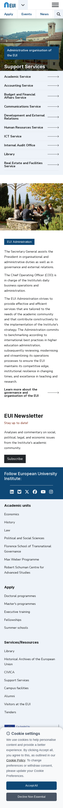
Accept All (31, 785)
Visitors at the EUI (17, 704)
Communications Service (22, 106)
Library (9, 154)
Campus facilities (16, 688)
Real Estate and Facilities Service (23, 164)
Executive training (17, 612)
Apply (8, 14)
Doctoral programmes (20, 596)
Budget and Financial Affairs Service (19, 96)
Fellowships (12, 620)
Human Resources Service (23, 127)
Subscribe (15, 458)
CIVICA (9, 672)
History (9, 522)
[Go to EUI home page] (9, 5)
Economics (11, 514)
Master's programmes (20, 604)
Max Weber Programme (21, 559)
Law (7, 530)
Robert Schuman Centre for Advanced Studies (24, 570)
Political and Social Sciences (24, 538)
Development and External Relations (24, 117)
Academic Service (17, 76)
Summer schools (16, 628)
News (44, 14)
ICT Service (13, 136)
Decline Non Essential (32, 796)
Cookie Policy (15, 760)
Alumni (9, 696)
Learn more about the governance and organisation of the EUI (21, 392)
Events (27, 14)
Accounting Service (18, 85)
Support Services (16, 680)
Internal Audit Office (19, 145)
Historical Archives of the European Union (29, 661)
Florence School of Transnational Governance (27, 549)
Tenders (10, 712)
